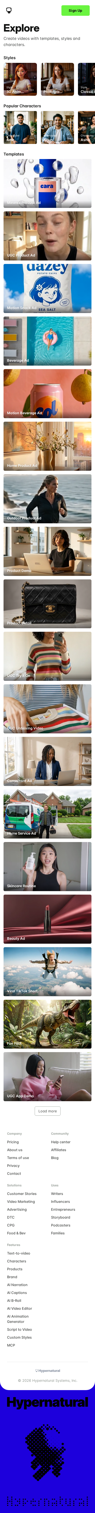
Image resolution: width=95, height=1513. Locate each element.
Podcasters (60, 1225)
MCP (11, 1345)
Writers (57, 1193)
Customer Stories (22, 1193)
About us (15, 1150)
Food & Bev (16, 1233)
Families (58, 1233)
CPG (11, 1225)
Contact (14, 1173)
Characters (16, 1261)
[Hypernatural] (8, 10)
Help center (60, 1142)
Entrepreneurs (63, 1209)
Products (15, 1269)
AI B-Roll (14, 1300)
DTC (11, 1217)
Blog (55, 1158)
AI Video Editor (19, 1308)
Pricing (13, 1142)
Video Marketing (21, 1201)
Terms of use (18, 1158)
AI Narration (17, 1285)
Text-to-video (18, 1253)
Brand (12, 1277)
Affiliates (58, 1150)
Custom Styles (19, 1337)
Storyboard (60, 1217)
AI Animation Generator (18, 1319)
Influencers (60, 1201)
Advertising (17, 1209)
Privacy (13, 1165)
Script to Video (19, 1329)
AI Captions (17, 1292)
